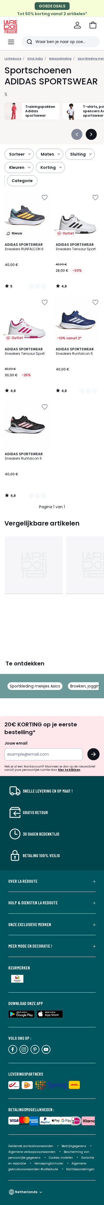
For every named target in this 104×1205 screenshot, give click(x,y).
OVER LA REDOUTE (22, 881)
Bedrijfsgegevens (74, 1146)
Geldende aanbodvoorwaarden (30, 1146)
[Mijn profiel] (77, 25)
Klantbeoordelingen (80, 1169)
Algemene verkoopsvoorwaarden (32, 1152)
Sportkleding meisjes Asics (35, 686)
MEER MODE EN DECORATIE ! (30, 945)
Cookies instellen (61, 1158)
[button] (93, 25)
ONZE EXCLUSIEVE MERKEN (29, 924)
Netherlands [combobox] (26, 1192)
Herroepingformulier (49, 1163)
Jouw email (15, 743)
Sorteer (17, 154)
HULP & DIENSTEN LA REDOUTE (33, 902)
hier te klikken (69, 770)
